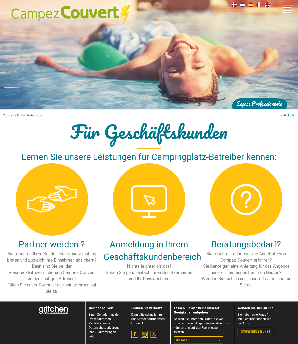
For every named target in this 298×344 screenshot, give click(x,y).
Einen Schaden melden (104, 314)
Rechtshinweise (100, 323)
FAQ (91, 336)
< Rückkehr (288, 115)
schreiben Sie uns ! (255, 331)
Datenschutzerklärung (104, 327)
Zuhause (8, 115)
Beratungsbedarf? (246, 244)
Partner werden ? (52, 244)
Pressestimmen (100, 319)
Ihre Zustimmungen (102, 332)
